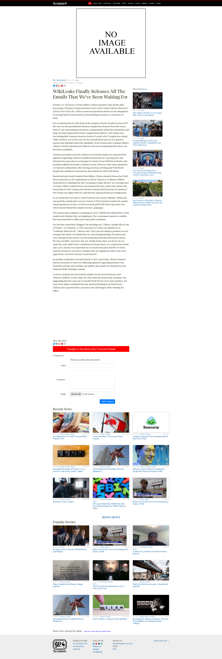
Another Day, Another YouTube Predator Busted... (149, 552)
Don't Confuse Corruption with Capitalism (110, 619)
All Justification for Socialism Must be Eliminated (108, 470)
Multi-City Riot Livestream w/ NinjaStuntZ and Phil (150, 585)
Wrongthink (97, 652)
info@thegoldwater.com (123, 643)
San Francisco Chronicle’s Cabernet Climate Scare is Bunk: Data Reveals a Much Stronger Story (147, 202)
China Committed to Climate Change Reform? (68, 585)
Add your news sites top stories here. (97, 631)
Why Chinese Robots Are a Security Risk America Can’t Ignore (147, 114)
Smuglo (96, 649)
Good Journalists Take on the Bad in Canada (108, 437)
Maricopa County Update (63, 501)
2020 (124, 3)
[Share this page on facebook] (56, 85)
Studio (151, 3)
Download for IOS (80, 643)
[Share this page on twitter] (54, 85)
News (77, 80)
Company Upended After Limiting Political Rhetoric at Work (150, 437)
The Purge (116, 3)
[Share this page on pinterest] (62, 85)
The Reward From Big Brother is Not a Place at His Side (108, 587)
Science (131, 3)
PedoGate (107, 3)
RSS (114, 649)
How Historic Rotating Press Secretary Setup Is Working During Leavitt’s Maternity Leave (147, 172)
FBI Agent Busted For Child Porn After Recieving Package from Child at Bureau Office (109, 505)
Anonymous (61, 80)
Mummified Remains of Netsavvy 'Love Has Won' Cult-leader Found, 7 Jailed (69, 470)
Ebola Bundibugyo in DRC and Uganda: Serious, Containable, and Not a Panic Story (147, 142)
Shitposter (97, 646)
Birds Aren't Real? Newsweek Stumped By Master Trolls (150, 502)
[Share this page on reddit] (64, 85)
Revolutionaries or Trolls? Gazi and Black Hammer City (70, 437)
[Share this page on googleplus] (59, 85)
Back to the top (160, 640)
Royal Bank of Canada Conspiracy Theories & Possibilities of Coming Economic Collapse (150, 621)
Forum (158, 3)
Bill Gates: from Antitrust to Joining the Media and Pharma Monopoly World (149, 470)
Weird (137, 3)
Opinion (144, 3)
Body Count (97, 3)
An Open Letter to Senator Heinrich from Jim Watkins (70, 550)
